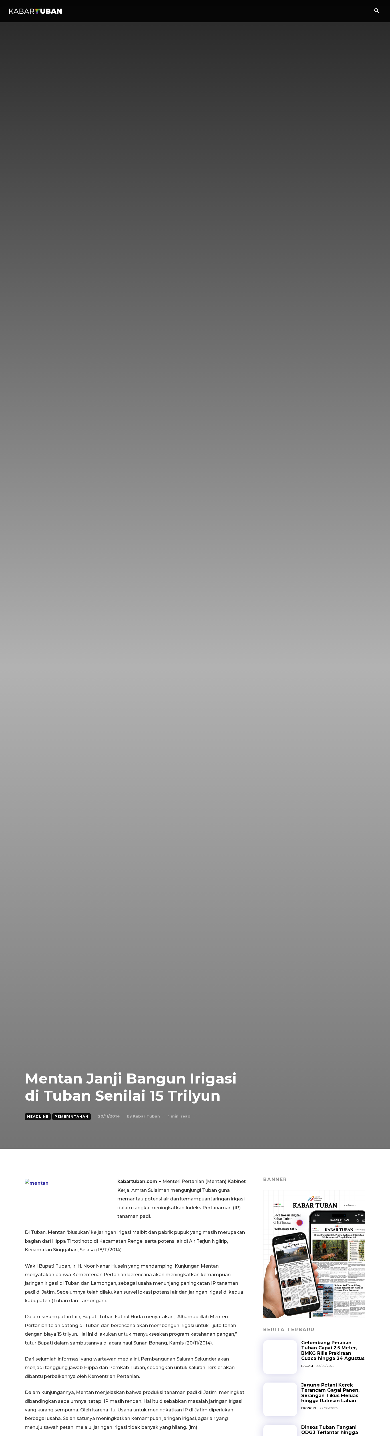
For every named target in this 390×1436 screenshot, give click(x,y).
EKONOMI (309, 1408)
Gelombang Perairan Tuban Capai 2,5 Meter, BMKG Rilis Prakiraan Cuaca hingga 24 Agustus (333, 1350)
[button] (376, 11)
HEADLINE (38, 1116)
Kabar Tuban (146, 1116)
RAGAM (307, 1366)
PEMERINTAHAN (72, 1116)
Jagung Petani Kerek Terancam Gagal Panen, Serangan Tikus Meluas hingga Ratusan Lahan (330, 1392)
